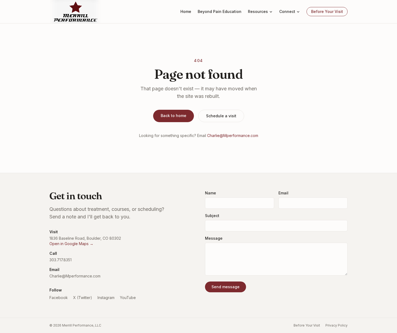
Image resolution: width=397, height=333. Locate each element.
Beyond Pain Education (219, 11)
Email (283, 193)
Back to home (173, 115)
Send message (225, 286)
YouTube (128, 297)
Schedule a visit (221, 116)
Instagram (106, 297)
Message (214, 238)
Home (185, 11)
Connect (287, 11)
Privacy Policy (336, 325)
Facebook (58, 297)
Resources (258, 11)
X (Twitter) (82, 297)
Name (210, 193)
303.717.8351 (60, 260)
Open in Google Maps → (71, 243)
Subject (212, 215)
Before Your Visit (327, 11)
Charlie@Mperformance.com (232, 135)
